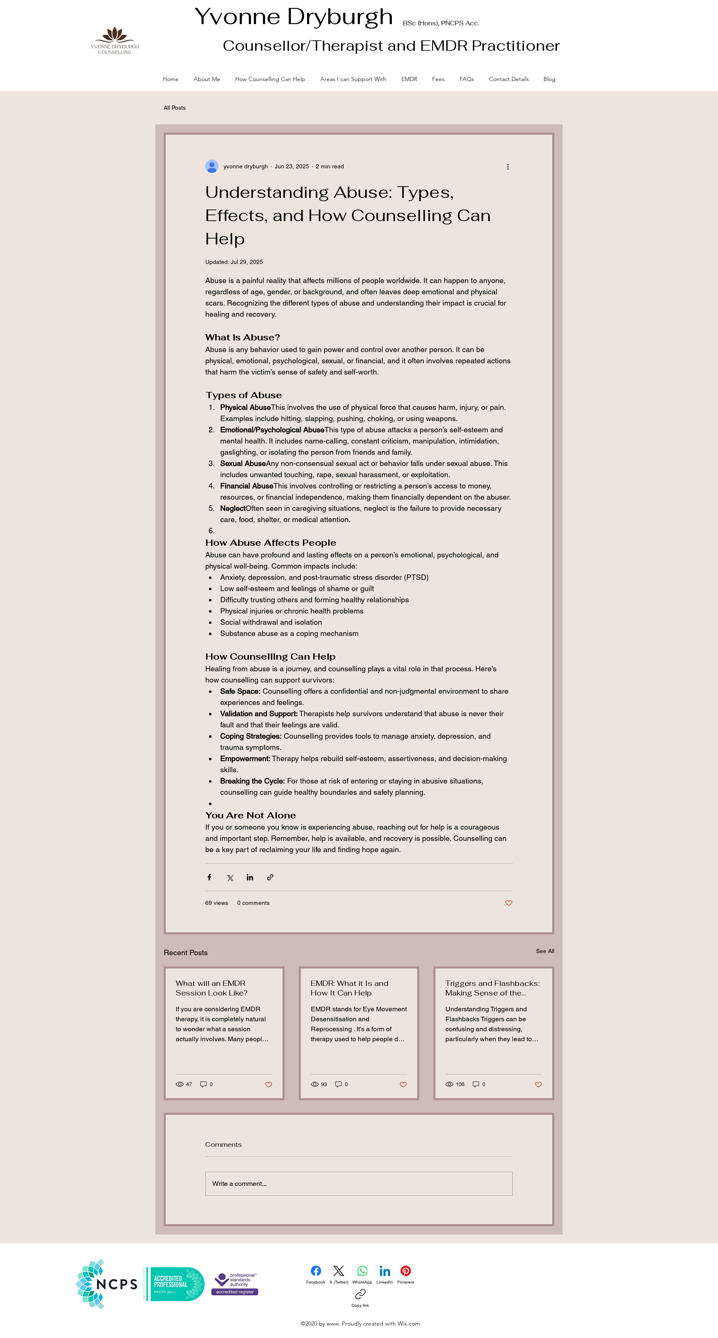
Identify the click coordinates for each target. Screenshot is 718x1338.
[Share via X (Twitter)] (230, 877)
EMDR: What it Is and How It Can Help (350, 988)
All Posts (175, 107)
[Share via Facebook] (209, 877)
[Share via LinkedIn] (250, 877)
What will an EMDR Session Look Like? (212, 988)
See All (545, 951)
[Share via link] (270, 877)
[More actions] (508, 166)
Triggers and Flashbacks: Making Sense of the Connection (492, 988)
